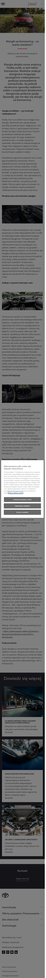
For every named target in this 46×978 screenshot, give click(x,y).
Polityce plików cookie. (15, 493)
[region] (22, 489)
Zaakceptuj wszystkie (22, 506)
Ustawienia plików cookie (22, 499)
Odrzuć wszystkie (22, 512)
